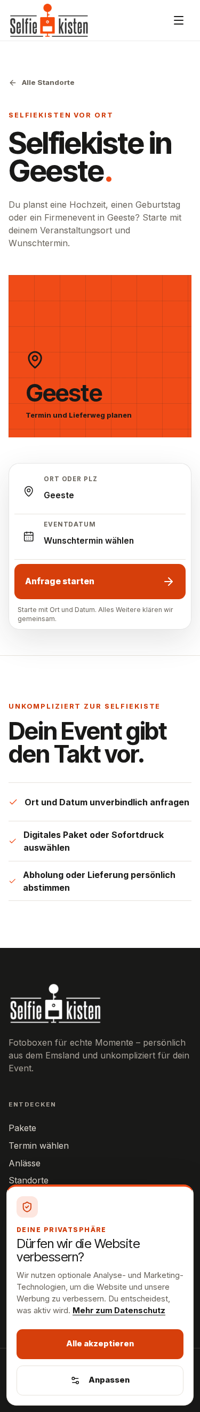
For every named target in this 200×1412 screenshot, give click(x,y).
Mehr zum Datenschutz (119, 1310)
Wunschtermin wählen (89, 541)
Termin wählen (39, 1145)
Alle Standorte (48, 82)
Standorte (29, 1180)
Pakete (22, 1128)
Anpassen (109, 1380)
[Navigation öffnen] (178, 20)
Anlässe (25, 1163)
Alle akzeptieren (100, 1343)
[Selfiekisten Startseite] (49, 20)
